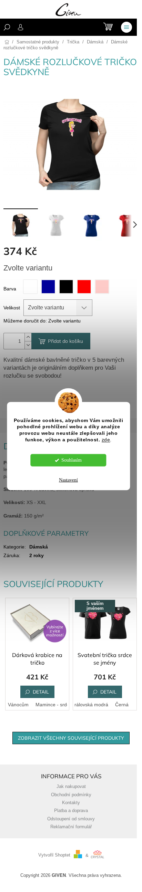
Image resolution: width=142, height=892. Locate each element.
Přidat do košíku (65, 341)
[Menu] (126, 27)
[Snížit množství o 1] (27, 345)
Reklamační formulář (71, 826)
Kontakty (71, 802)
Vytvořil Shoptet (54, 855)
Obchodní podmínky (71, 794)
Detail (41, 692)
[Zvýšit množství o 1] (27, 337)
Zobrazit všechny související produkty (71, 738)
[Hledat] (7, 27)
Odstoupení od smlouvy (71, 819)
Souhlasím (71, 460)
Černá (122, 704)
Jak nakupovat (71, 786)
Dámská (38, 547)
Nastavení (68, 480)
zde (106, 439)
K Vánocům (16, 704)
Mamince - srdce (54, 704)
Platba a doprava (71, 810)
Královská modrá (89, 704)
